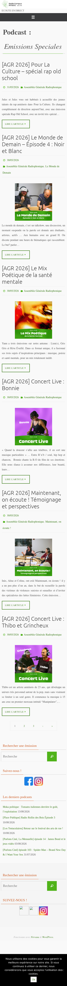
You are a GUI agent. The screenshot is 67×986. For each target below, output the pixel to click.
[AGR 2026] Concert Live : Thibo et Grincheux (33, 614)
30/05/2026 (13, 158)
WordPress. (48, 928)
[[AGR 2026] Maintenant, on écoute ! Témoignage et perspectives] (33, 549)
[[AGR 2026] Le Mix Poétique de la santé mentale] (33, 315)
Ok (33, 979)
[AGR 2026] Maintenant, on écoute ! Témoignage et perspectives (31, 494)
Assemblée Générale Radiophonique (43, 86)
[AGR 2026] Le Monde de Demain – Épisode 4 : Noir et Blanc (33, 143)
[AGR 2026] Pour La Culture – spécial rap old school (31, 71)
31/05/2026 (13, 86)
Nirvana (35, 928)
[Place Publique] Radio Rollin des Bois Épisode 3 (29, 809)
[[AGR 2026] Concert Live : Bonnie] (33, 421)
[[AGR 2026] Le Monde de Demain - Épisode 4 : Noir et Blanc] (33, 198)
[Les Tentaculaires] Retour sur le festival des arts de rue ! (33, 819)
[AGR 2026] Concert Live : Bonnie (33, 381)
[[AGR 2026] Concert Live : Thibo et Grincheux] (33, 655)
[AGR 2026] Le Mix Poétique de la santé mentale (27, 271)
